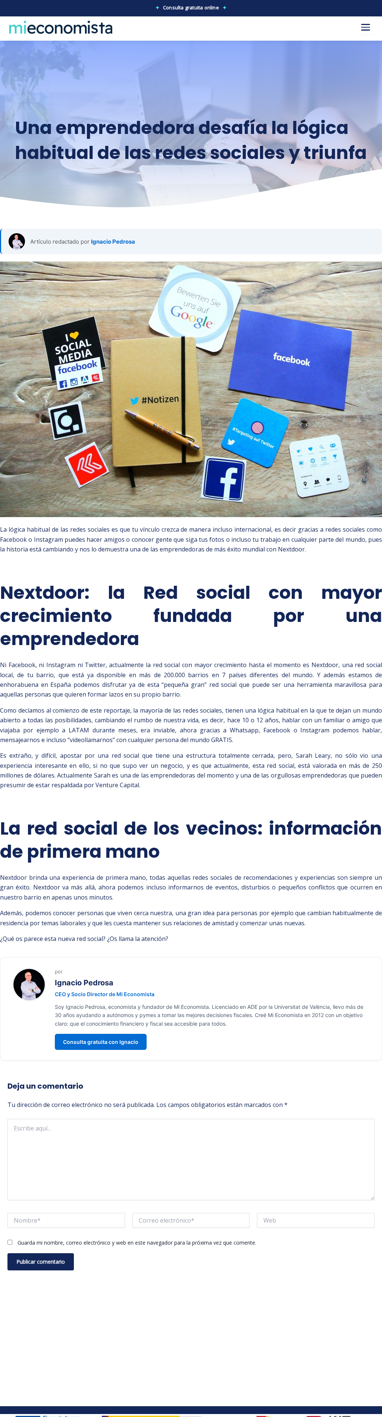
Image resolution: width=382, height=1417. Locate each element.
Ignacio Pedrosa (113, 241)
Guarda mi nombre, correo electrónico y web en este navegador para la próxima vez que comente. (137, 1242)
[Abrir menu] (365, 27)
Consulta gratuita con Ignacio (100, 1042)
